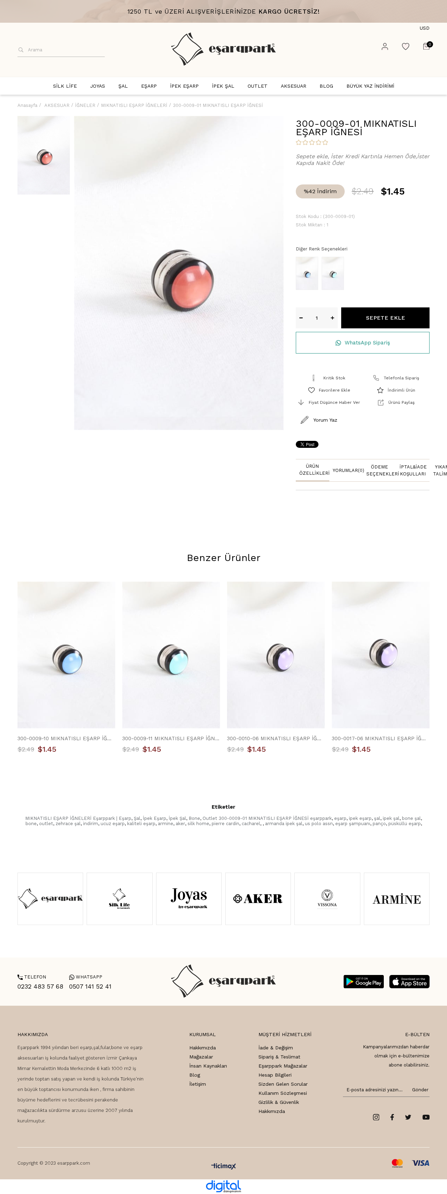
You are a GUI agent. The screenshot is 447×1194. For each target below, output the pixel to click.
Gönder (419, 1089)
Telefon (31, 977)
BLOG (326, 86)
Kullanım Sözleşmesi (282, 1093)
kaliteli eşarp (141, 823)
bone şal (411, 818)
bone (31, 823)
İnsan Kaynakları (208, 1066)
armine (165, 823)
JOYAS (97, 86)
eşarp (340, 818)
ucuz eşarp (113, 823)
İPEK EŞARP (184, 86)
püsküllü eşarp (404, 823)
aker (180, 823)
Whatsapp (85, 977)
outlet (46, 823)
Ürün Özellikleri (314, 470)
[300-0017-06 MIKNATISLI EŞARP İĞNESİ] (381, 655)
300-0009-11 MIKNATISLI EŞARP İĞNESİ (171, 738)
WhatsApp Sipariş (367, 343)
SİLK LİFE (65, 86)
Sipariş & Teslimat (279, 1057)
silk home (198, 823)
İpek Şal (177, 818)
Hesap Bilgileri (275, 1075)
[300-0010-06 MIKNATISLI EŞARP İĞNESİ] (276, 655)
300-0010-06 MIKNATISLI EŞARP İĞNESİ (276, 738)
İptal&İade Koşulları (413, 470)
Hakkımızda (202, 1047)
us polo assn (319, 823)
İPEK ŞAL (223, 86)
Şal (137, 818)
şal (377, 818)
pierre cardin (225, 823)
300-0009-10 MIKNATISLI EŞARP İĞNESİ (66, 738)
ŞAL (123, 86)
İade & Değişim (275, 1047)
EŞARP (149, 86)
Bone (194, 818)
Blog (194, 1075)
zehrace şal (68, 823)
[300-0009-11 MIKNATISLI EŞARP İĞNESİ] (334, 273)
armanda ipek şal (283, 823)
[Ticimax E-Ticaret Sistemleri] (223, 1167)
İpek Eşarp (154, 818)
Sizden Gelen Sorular (283, 1084)
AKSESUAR (293, 86)
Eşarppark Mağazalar (282, 1066)
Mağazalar (201, 1057)
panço (379, 823)
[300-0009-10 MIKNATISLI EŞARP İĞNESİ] (309, 273)
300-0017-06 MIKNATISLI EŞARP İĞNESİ (381, 738)
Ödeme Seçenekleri (381, 470)
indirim (90, 823)
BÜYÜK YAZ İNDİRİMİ (370, 86)
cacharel (251, 823)
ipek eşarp (360, 818)
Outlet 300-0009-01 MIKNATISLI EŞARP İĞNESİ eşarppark (267, 818)
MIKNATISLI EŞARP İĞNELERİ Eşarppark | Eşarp (78, 818)
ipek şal (391, 818)
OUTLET (258, 86)
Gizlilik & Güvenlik (278, 1102)
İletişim (197, 1084)
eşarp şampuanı (352, 823)
